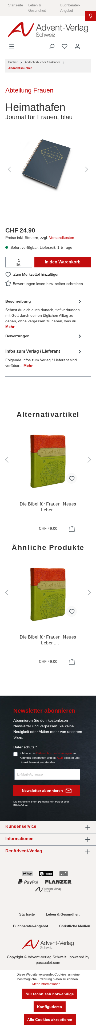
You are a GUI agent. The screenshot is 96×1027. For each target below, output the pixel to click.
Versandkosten (61, 237)
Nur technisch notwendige (50, 994)
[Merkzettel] (64, 46)
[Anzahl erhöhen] (29, 262)
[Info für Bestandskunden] (90, 16)
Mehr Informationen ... (48, 984)
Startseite (15, 5)
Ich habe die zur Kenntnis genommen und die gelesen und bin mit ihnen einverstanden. (49, 758)
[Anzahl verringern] (8, 262)
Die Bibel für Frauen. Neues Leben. (48, 507)
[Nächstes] (87, 169)
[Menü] (11, 46)
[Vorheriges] (9, 169)
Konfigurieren (49, 1007)
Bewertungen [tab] (17, 336)
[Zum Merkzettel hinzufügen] (71, 478)
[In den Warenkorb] (71, 529)
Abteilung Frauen (29, 90)
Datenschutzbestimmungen (54, 753)
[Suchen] (51, 46)
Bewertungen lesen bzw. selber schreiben (48, 284)
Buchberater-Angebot (30, 926)
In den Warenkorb (63, 262)
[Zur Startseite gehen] (48, 29)
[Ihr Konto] (77, 46)
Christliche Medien (74, 926)
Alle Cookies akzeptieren (49, 1019)
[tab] (44, 313)
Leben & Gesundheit (62, 914)
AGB (60, 757)
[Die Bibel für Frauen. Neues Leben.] (48, 461)
